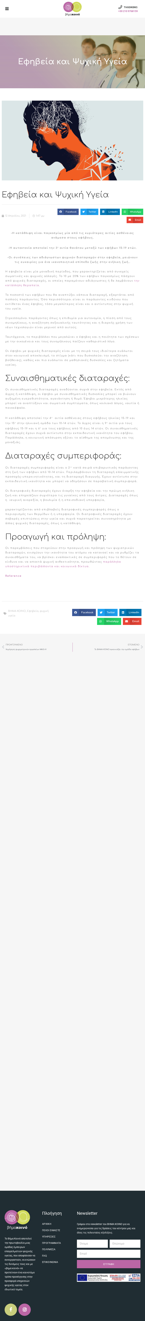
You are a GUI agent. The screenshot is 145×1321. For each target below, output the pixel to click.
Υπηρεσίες (49, 1236)
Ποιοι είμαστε (51, 1230)
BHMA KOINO (17, 611)
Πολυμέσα (49, 1249)
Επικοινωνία (50, 1262)
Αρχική (46, 1223)
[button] (68, 212)
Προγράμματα (51, 1243)
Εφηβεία (33, 611)
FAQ (44, 1255)
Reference (13, 576)
